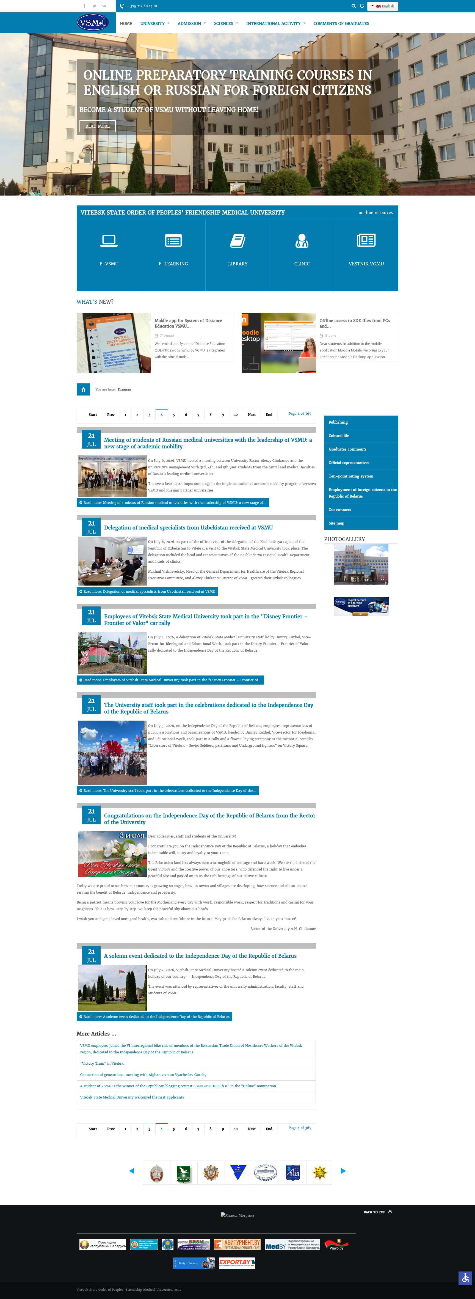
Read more (97, 126)
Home (126, 23)
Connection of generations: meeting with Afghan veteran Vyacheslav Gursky (143, 1075)
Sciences (224, 23)
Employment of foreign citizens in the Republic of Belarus (363, 493)
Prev (111, 415)
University (153, 23)
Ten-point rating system (351, 476)
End (269, 415)
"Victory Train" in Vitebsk (102, 1063)
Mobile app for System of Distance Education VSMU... (188, 323)
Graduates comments (348, 449)
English (387, 6)
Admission (190, 23)
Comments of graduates (341, 23)
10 (236, 415)
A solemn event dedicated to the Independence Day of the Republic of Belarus (200, 956)
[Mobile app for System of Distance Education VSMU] (114, 343)
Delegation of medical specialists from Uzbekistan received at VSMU (188, 527)
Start (93, 415)
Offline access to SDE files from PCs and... (355, 323)
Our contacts (340, 509)
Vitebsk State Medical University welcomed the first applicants (132, 1097)
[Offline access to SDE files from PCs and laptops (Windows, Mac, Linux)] (279, 343)
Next (252, 415)
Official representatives (349, 462)
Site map (336, 523)
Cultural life (339, 435)
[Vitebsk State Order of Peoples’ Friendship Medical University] (96, 22)
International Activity (274, 23)
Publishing (338, 422)
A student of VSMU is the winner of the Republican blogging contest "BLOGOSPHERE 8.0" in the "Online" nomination (178, 1086)
